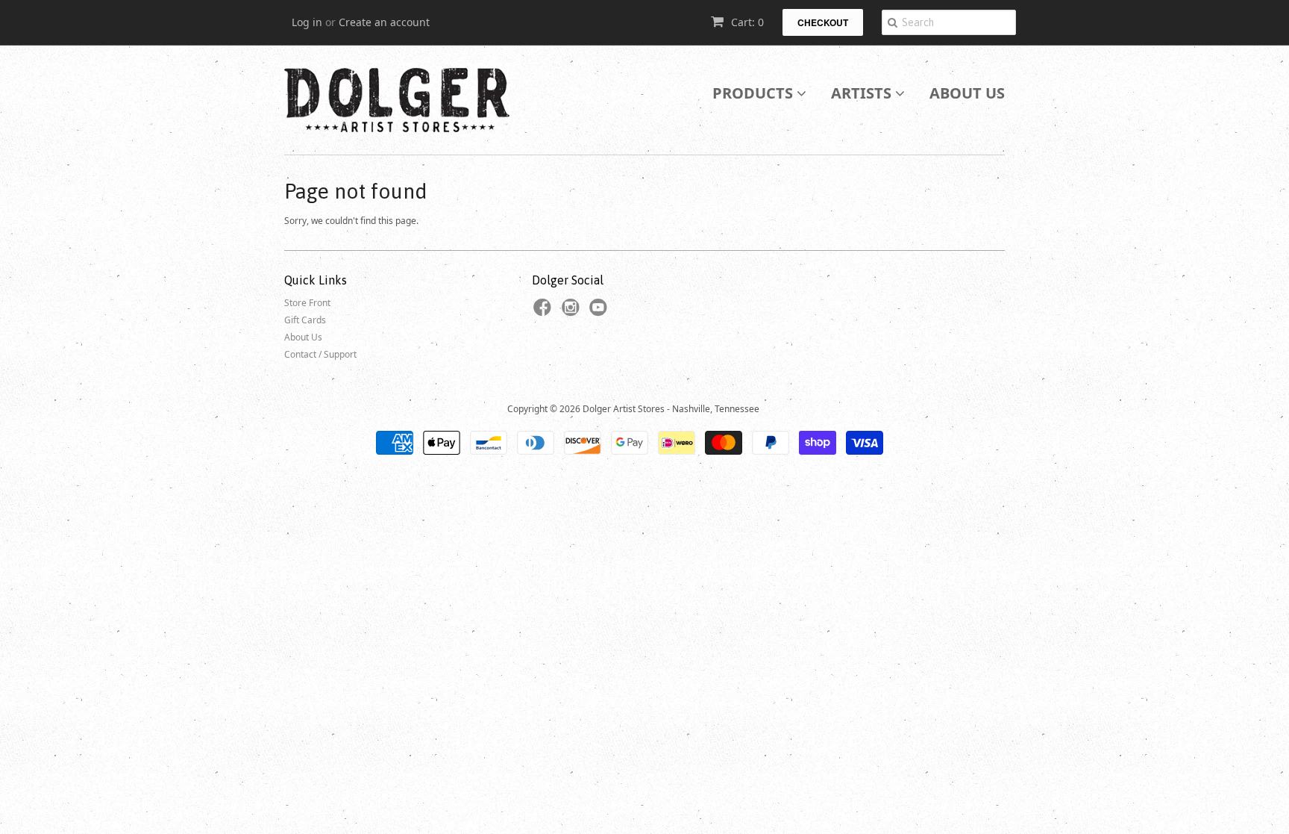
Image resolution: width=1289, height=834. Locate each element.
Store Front (307, 302)
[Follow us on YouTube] (600, 312)
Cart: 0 (746, 22)
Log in (307, 22)
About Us (967, 93)
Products (754, 93)
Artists (863, 93)
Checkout (822, 22)
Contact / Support (320, 354)
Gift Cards (305, 320)
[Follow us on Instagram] (573, 312)
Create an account (384, 22)
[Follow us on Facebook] (544, 312)
